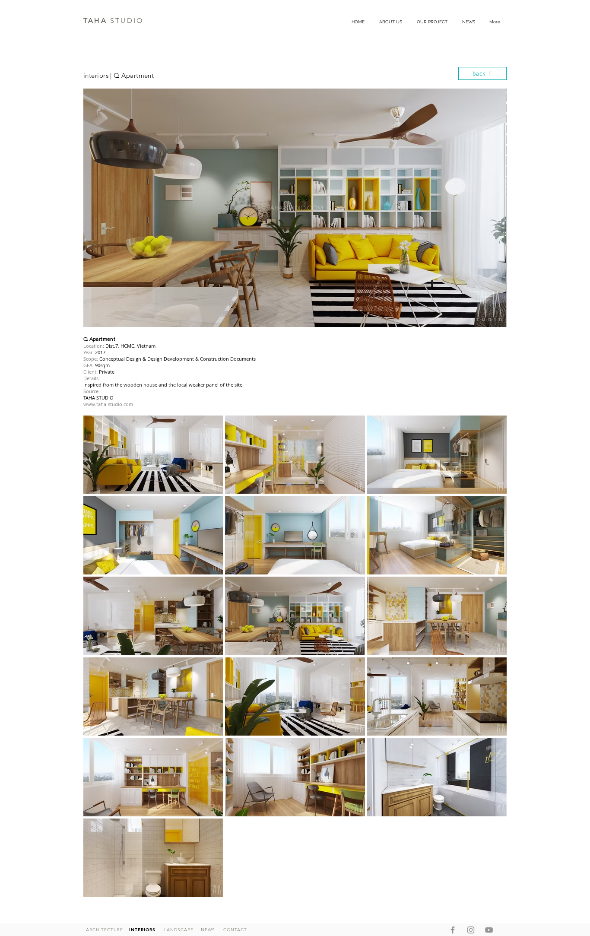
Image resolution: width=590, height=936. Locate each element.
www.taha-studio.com (108, 404)
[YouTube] (489, 930)
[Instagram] (471, 930)
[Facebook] (452, 930)
